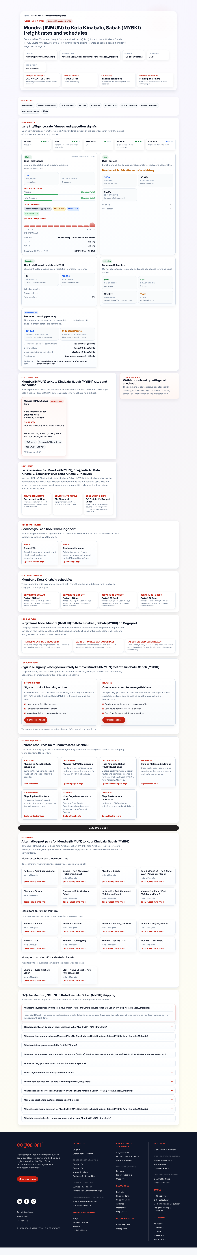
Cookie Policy (22, 1221)
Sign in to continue (36, 720)
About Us (158, 1224)
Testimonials (160, 1239)
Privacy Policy (23, 1216)
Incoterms (121, 1208)
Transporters (160, 1164)
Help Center (121, 1212)
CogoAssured (122, 1152)
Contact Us (159, 1228)
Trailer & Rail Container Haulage (87, 1191)
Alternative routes (30, 111)
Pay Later (120, 1171)
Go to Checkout (97, 828)
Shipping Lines (123, 1200)
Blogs (75, 1218)
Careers (157, 1231)
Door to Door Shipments (127, 1156)
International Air (80, 1172)
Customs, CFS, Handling (84, 1176)
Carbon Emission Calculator (167, 1204)
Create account (113, 720)
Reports (76, 1226)
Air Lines (120, 1204)
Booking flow (111, 105)
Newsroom (159, 1235)
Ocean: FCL (78, 1164)
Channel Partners (162, 1179)
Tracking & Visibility (82, 1205)
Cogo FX (120, 1179)
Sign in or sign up (129, 105)
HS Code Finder (161, 1196)
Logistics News (80, 1230)
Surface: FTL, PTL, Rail (82, 1187)
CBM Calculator (161, 1200)
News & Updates (80, 1222)
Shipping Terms (123, 1196)
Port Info (120, 1192)
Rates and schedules (47, 105)
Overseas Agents (162, 1183)
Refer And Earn (123, 1225)
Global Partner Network (165, 1150)
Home (26, 16)
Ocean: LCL (78, 1168)
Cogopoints (121, 1229)
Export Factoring (124, 1175)
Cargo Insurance (123, 1160)
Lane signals (27, 105)
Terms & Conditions (25, 1212)
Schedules (95, 105)
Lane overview (67, 105)
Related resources (149, 105)
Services (82, 105)
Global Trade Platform (83, 1154)
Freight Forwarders (163, 1160)
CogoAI (76, 1150)
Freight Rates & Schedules (85, 1201)
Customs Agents (161, 1168)
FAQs (45, 111)
